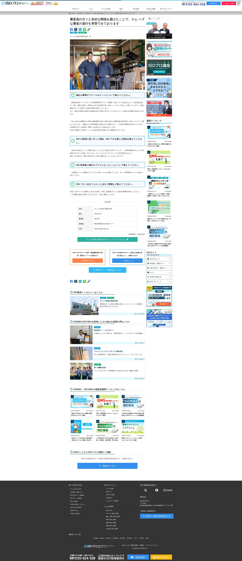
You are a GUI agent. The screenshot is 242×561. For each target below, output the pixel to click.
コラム (91, 9)
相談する (214, 3)
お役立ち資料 (151, 9)
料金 (121, 9)
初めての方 (109, 510)
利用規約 (141, 545)
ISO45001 (129, 538)
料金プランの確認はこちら (108, 269)
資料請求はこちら (88, 260)
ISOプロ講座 (74, 501)
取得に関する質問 (111, 519)
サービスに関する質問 (112, 513)
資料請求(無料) (162, 557)
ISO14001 (108, 538)
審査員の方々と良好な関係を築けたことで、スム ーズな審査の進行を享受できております (110, 13)
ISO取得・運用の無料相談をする (157, 516)
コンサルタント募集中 (112, 501)
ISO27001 (122, 538)
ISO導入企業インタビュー (77, 504)
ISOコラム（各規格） (76, 498)
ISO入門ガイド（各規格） (77, 495)
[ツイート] (75, 29)
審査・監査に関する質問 (113, 516)
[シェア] (71, 29)
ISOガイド (76, 9)
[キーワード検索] (149, 18)
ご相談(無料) (139, 557)
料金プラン (109, 491)
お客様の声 (80, 13)
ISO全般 (95, 538)
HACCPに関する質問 (112, 529)
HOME (73, 13)
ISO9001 (101, 538)
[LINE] (84, 29)
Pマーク (136, 538)
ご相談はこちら (128, 260)
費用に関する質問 (111, 526)
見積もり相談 (229, 3)
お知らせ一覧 (125, 545)
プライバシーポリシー (152, 545)
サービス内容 (106, 9)
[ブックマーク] (80, 29)
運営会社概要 (134, 545)
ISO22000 (115, 538)
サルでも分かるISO (75, 489)
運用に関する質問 (111, 522)
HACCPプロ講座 (75, 513)
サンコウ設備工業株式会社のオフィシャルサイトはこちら (106, 239)
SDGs (147, 538)
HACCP (142, 538)
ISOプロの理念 (110, 495)
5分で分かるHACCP (75, 507)
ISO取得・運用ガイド (76, 492)
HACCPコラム (74, 510)
